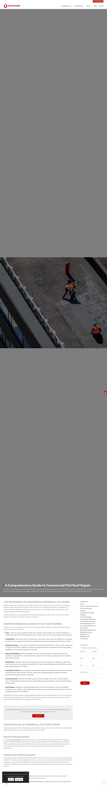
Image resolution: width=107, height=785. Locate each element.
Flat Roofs (83, 615)
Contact (101, 6)
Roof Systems (79, 6)
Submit (85, 683)
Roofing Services (66, 6)
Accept (11, 779)
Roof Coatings (84, 628)
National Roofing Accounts (87, 623)
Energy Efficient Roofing (87, 613)
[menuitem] (98, 1)
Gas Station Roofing (86, 617)
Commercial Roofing (86, 608)
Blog (95, 6)
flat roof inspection (15, 740)
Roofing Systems (85, 636)
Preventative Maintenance (88, 626)
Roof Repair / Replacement (88, 630)
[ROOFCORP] (12, 6)
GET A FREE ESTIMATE (98, 1)
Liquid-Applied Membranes (88, 619)
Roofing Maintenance (86, 632)
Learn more (19, 779)
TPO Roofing (83, 638)
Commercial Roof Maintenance (89, 606)
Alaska (82, 604)
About (88, 6)
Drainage (83, 610)
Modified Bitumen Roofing (87, 621)
